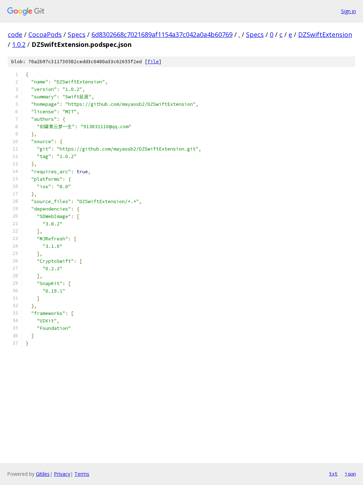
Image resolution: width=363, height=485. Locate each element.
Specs (76, 34)
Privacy (62, 473)
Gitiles (43, 473)
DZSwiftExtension (325, 34)
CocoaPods (45, 34)
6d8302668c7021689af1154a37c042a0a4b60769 (162, 34)
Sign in (348, 11)
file (153, 62)
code (15, 34)
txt (333, 473)
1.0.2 (19, 44)
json (350, 473)
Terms (81, 473)
